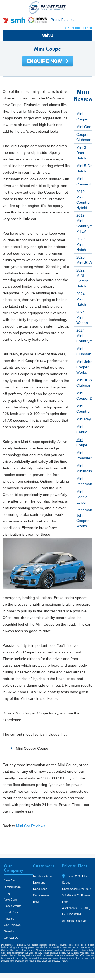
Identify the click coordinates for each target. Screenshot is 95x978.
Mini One (83, 127)
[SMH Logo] (14, 22)
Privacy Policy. (60, 960)
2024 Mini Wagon (82, 317)
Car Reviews (12, 925)
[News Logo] (37, 22)
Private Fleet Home (47, 7)
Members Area (42, 876)
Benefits (9, 931)
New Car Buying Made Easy (12, 887)
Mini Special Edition (82, 497)
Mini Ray (83, 419)
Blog (36, 901)
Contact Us (11, 937)
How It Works (12, 905)
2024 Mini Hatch (81, 299)
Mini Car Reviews (30, 826)
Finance (9, 918)
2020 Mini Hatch (81, 244)
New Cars (10, 899)
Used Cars (11, 912)
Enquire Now (47, 61)
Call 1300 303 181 (78, 27)
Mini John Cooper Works (84, 367)
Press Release (63, 19)
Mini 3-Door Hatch (82, 152)
